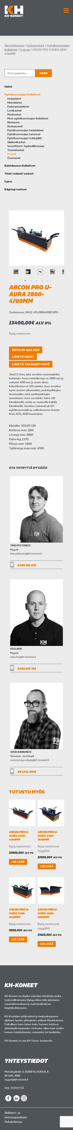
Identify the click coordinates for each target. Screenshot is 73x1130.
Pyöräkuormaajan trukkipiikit (24, 138)
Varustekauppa (14, 45)
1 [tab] (25, 280)
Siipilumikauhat (16, 142)
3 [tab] (36, 280)
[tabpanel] (40, 271)
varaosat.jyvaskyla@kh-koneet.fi (29, 760)
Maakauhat (14, 114)
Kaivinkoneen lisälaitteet (20, 165)
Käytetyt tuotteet (15, 189)
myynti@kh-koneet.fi (16, 1079)
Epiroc (8, 181)
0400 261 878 (27, 565)
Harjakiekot (14, 98)
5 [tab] (48, 280)
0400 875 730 (27, 669)
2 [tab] (31, 280)
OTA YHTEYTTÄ (14, 1088)
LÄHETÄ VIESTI (23, 357)
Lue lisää (18, 861)
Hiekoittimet (14, 102)
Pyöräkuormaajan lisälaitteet (22, 94)
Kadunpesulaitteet (18, 106)
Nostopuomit (15, 126)
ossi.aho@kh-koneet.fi (23, 657)
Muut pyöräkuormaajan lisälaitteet (27, 118)
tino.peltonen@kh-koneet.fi (26, 553)
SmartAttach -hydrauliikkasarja (25, 146)
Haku (43, 73)
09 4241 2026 (27, 772)
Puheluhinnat (13, 1122)
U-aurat (25, 49)
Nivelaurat (13, 122)
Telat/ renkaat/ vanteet (19, 173)
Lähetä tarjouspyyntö (30, 364)
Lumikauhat (14, 110)
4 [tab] (42, 280)
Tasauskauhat (15, 150)
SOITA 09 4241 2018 (25, 350)
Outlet (8, 86)
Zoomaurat (13, 158)
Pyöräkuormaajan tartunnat (23, 134)
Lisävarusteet (35, 45)
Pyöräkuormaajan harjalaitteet (25, 130)
